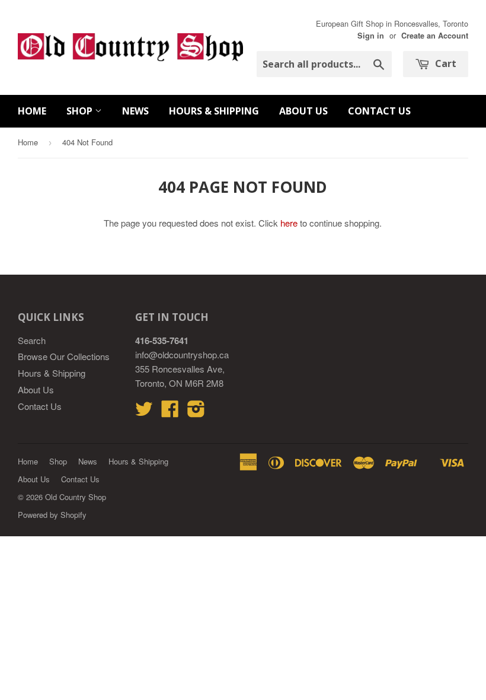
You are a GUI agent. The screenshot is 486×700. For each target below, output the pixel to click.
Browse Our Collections (64, 356)
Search (32, 340)
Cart (444, 63)
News (135, 110)
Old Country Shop (75, 496)
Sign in (370, 35)
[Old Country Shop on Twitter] (144, 412)
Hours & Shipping (214, 110)
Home (32, 110)
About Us (303, 110)
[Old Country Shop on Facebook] (170, 412)
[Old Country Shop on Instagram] (196, 412)
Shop (80, 110)
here (289, 223)
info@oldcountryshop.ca (182, 354)
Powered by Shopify (52, 514)
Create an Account (434, 35)
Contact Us (379, 110)
